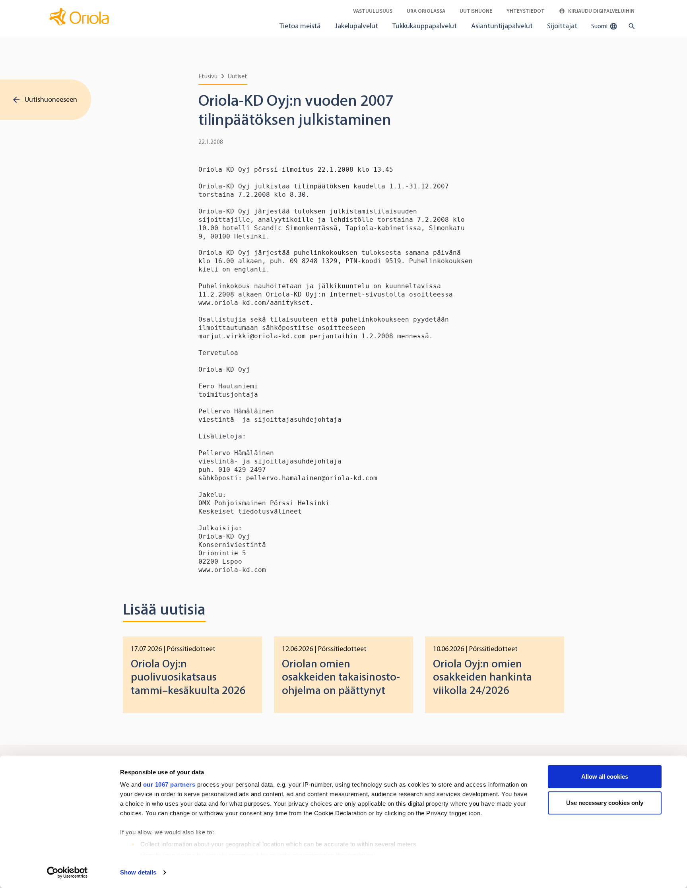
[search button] (630, 26)
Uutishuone (476, 11)
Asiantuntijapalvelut (502, 25)
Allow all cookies (604, 776)
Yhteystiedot (526, 11)
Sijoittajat (562, 25)
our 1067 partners (169, 784)
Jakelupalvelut (356, 25)
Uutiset (237, 76)
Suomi (600, 26)
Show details (138, 872)
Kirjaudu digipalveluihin (601, 11)
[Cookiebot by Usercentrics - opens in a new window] (67, 872)
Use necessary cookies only (604, 802)
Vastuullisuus (372, 11)
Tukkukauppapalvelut (424, 25)
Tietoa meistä (299, 25)
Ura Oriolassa (426, 11)
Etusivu (207, 76)
